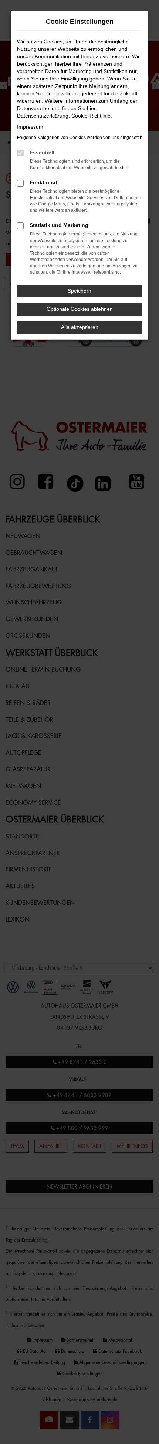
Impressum (30, 127)
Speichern (79, 291)
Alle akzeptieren (79, 327)
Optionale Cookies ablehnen (80, 309)
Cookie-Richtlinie (91, 116)
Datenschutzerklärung (42, 116)
